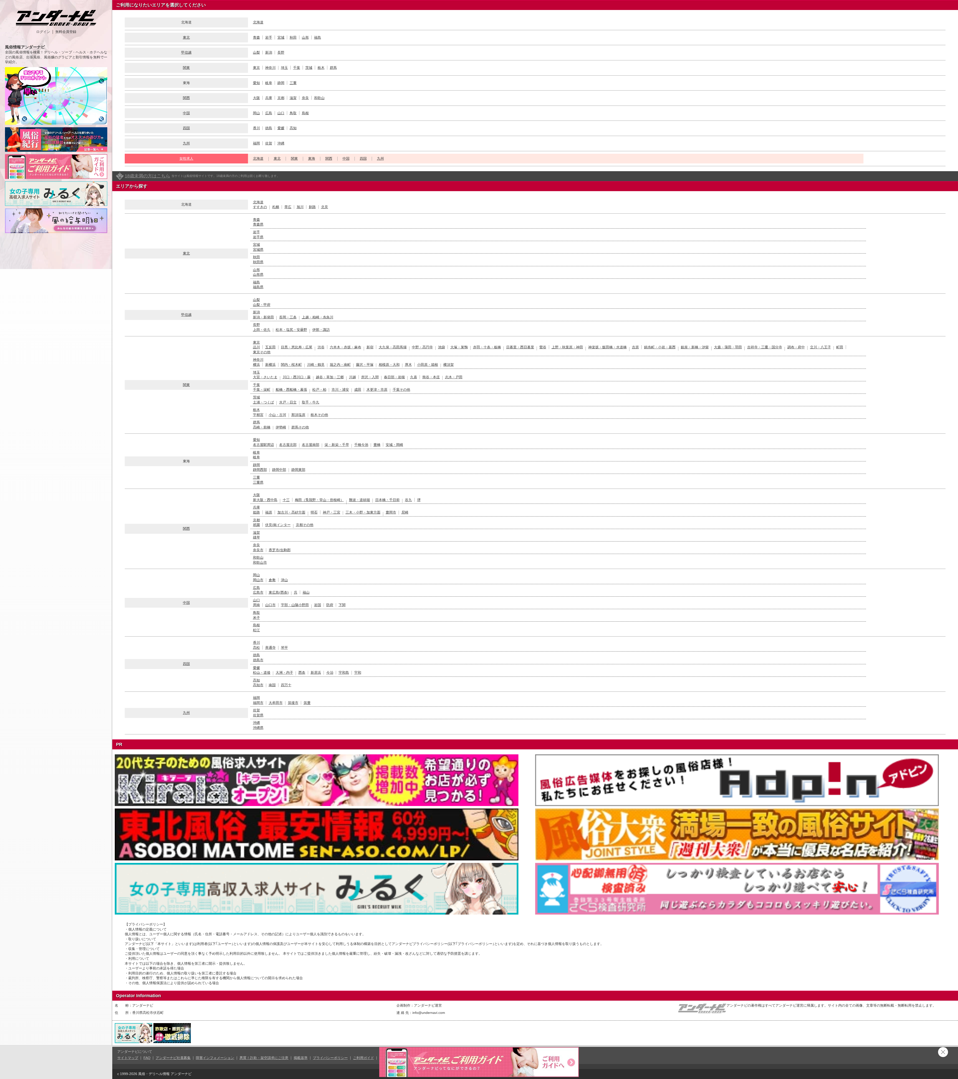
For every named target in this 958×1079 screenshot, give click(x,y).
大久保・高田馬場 (393, 347)
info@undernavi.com (428, 1013)
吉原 (635, 347)
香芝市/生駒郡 (280, 550)
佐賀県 (258, 715)
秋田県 (258, 262)
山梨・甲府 (261, 305)
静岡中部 (279, 470)
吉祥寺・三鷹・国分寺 (764, 347)
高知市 (258, 685)
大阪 (256, 98)
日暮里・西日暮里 (520, 347)
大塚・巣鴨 (459, 347)
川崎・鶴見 (316, 365)
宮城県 (258, 250)
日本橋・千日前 (387, 500)
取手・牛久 (310, 402)
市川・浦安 (340, 390)
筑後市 (293, 703)
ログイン (43, 32)
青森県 (258, 224)
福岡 (256, 143)
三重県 (258, 482)
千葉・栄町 (261, 390)
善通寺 (270, 648)
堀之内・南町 (340, 365)
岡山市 (258, 580)
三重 (293, 83)
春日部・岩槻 (394, 377)
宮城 (280, 37)
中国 (186, 113)
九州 (186, 143)
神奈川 (270, 68)
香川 (256, 128)
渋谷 (321, 347)
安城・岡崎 (394, 445)
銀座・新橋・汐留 (695, 347)
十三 (286, 500)
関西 (186, 98)
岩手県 (258, 237)
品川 (256, 347)
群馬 (333, 68)
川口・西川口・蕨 (297, 377)
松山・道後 (261, 672)
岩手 (268, 37)
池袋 (441, 347)
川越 (352, 377)
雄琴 (256, 537)
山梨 (256, 52)
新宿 (369, 347)
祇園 (256, 525)
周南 (256, 605)
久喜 (413, 377)
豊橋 (376, 445)
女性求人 (186, 158)
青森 (256, 37)
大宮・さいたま (265, 377)
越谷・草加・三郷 (330, 377)
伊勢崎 (281, 427)
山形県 (258, 274)
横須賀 (448, 365)
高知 (293, 128)
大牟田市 (276, 703)
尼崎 (404, 512)
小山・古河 (277, 415)
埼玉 (284, 68)
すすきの (260, 207)
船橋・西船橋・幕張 (291, 390)
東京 (256, 68)
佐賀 (268, 143)
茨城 (308, 68)
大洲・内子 (284, 672)
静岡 (280, 83)
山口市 (270, 605)
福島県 (258, 287)
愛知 (256, 83)
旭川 (300, 207)
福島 (317, 37)
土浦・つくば (263, 402)
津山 (284, 580)
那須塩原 (298, 415)
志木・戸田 (454, 377)
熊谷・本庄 (431, 377)
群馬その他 (300, 427)
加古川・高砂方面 (291, 512)
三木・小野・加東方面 (363, 512)
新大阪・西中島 (265, 500)
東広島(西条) (279, 592)
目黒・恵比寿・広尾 (296, 347)
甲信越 (186, 52)
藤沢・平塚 (364, 365)
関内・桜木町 (291, 365)
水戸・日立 (288, 402)
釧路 (312, 207)
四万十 (286, 685)
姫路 (256, 512)
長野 (280, 52)
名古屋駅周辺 (263, 445)
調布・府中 (796, 347)
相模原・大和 (389, 365)
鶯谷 (542, 347)
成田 (357, 390)
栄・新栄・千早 (337, 445)
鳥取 (293, 113)
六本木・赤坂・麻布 (345, 347)
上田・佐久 (261, 330)
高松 (256, 648)
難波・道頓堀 (359, 500)
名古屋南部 (310, 445)
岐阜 (268, 83)
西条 (301, 672)
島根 (305, 113)
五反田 (270, 347)
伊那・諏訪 (321, 330)
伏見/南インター (278, 525)
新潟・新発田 (263, 317)
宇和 (357, 672)
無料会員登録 (65, 32)
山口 (280, 113)
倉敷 (272, 580)
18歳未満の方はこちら (147, 175)
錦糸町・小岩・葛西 (660, 347)
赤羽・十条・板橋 (487, 347)
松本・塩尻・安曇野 (291, 330)
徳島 (268, 128)
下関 (342, 605)
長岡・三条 (288, 317)
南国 (272, 685)
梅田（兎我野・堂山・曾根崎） (319, 500)
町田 (839, 347)
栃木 (321, 68)
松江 (256, 630)
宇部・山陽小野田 (295, 605)
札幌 (275, 207)
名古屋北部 (288, 445)
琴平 (284, 648)
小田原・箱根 (427, 365)
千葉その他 (401, 390)
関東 (186, 68)
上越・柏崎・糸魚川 (317, 317)
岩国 (317, 605)
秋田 (293, 37)
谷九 (408, 500)
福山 (306, 592)
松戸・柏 (319, 390)
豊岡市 (391, 512)
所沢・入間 (370, 377)
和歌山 (319, 98)
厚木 (408, 365)
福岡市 (258, 703)
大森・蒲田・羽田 (728, 347)
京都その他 (304, 525)
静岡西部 (260, 470)
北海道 (258, 22)
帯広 (287, 207)
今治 (329, 672)
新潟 (268, 52)
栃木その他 (319, 415)
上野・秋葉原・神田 (567, 347)
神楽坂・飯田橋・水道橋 (607, 347)
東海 (311, 158)
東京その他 (261, 352)
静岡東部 (298, 470)
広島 (268, 113)
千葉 (296, 68)
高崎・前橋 (261, 427)
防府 (329, 605)
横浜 (256, 365)
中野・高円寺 (422, 347)
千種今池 (361, 445)
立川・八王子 (820, 347)
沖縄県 (258, 728)
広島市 (258, 592)
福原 (268, 512)
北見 (324, 207)
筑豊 (307, 703)
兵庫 (268, 98)
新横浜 (270, 365)
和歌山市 (260, 562)
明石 (314, 512)
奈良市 (258, 550)
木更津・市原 (376, 390)
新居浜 (316, 672)
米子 (256, 618)
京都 (280, 98)
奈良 (305, 98)
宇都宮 (258, 415)
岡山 (256, 113)
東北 (186, 37)
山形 (305, 37)
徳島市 (258, 660)
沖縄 (280, 143)
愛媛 (280, 128)
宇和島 (344, 672)
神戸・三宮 (331, 512)
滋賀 (293, 98)
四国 (186, 128)
